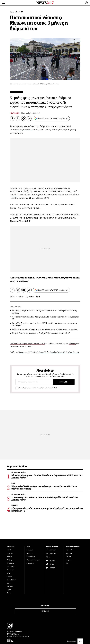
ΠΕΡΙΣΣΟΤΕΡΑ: (15, 306)
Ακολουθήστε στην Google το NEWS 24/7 (27, 343)
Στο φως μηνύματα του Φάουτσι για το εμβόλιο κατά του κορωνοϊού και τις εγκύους (44, 311)
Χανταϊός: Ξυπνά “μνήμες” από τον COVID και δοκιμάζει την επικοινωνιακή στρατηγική (44, 324)
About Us (30, 550)
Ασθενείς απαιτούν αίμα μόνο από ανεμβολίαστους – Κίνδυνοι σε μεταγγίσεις (45, 329)
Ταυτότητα (30, 553)
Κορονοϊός (29, 297)
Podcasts (10, 586)
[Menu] (3, 3)
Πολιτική (10, 553)
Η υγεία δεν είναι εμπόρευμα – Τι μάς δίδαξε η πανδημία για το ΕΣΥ (41, 333)
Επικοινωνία (30, 563)
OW (67, 563)
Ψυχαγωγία (10, 569)
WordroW (61, 352)
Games (21, 352)
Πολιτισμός (10, 566)
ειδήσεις (23, 281)
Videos (9, 589)
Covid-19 (19, 12)
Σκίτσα (9, 583)
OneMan (68, 556)
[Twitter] (18, 118)
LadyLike (69, 560)
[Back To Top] (80, 641)
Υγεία (12, 12)
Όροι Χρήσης (31, 556)
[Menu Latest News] (86, 3)
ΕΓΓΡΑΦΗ (45, 611)
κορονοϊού (25, 130)
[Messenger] (23, 118)
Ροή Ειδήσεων (11, 579)
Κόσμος (9, 556)
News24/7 (69, 550)
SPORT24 (69, 553)
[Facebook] (12, 118)
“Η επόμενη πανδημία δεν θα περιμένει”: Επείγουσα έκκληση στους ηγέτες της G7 (45, 318)
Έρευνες (10, 576)
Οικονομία (10, 563)
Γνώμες (9, 560)
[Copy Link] (29, 118)
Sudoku (53, 352)
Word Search (73, 352)
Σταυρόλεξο (44, 352)
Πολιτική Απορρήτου (33, 560)
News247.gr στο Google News (44, 278)
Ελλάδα (9, 550)
